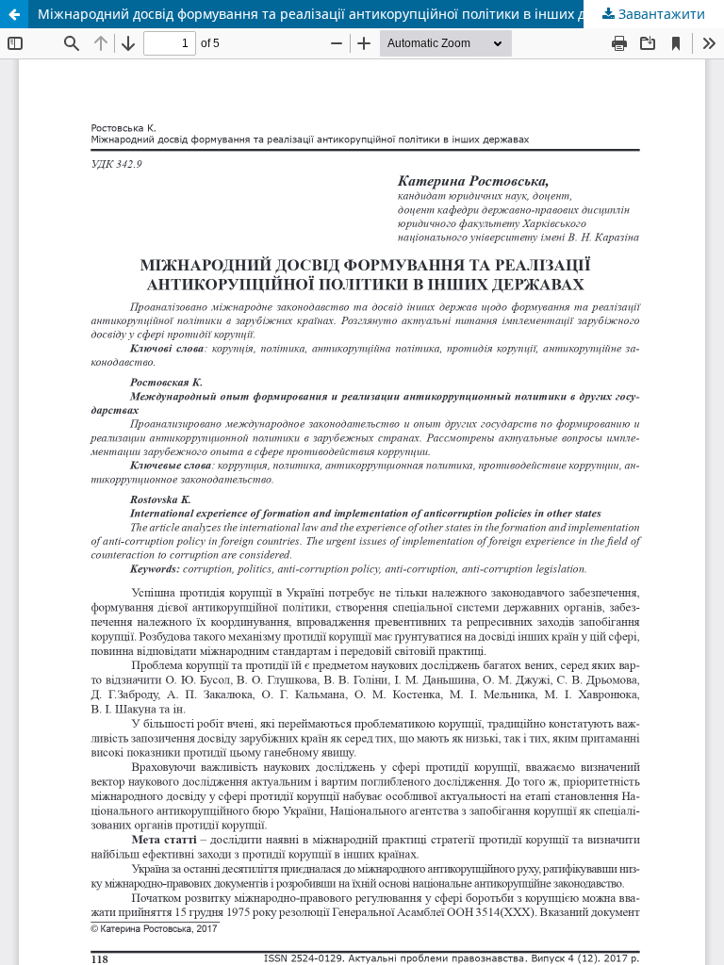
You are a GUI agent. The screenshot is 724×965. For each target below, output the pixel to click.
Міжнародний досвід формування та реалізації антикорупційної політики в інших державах (339, 14)
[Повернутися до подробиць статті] (14, 14)
